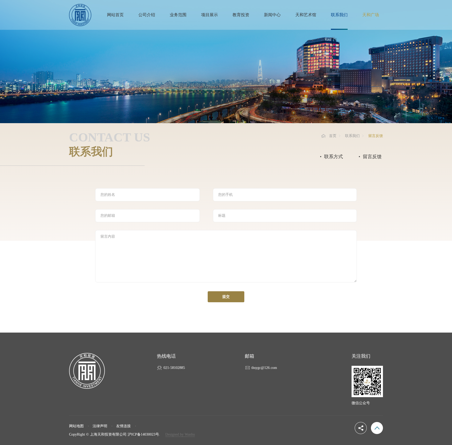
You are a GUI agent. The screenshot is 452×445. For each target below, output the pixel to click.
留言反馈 (372, 156)
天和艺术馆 (305, 15)
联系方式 (333, 156)
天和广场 (370, 15)
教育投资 (241, 15)
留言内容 (107, 236)
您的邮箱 (107, 216)
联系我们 (339, 15)
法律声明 (100, 426)
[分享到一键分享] (361, 428)
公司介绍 (146, 15)
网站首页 (115, 15)
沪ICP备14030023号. (144, 434)
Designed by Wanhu (180, 434)
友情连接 (123, 426)
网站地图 (76, 426)
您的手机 (225, 195)
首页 (332, 136)
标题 (221, 216)
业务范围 (178, 15)
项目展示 (209, 15)
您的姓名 (107, 195)
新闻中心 (272, 15)
